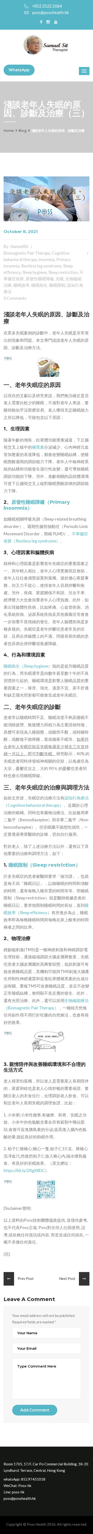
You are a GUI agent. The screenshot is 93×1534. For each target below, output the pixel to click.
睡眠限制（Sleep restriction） (44, 865)
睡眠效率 (21, 285)
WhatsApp (19, 70)
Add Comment (34, 1410)
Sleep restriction (63, 272)
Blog (22, 130)
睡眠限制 (57, 285)
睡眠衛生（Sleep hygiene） (28, 666)
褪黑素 (38, 447)
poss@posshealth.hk (50, 12)
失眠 (60, 278)
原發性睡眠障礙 (40, 278)
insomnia (47, 259)
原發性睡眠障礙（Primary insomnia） (37, 505)
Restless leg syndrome (41, 265)
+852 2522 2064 (47, 6)
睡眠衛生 (39, 285)
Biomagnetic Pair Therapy (27, 253)
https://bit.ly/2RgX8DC (24, 1170)
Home (9, 130)
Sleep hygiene (34, 272)
